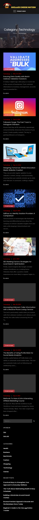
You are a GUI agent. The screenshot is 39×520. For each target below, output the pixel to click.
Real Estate (7, 456)
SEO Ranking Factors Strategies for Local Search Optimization (17, 262)
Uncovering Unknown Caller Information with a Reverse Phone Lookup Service (19, 308)
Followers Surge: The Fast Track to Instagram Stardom (17, 123)
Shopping (6, 464)
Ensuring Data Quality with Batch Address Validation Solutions (16, 77)
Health (5, 448)
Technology (6, 74)
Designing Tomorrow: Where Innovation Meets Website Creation (19, 169)
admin (7, 93)
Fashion (6, 460)
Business (6, 452)
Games (6, 472)
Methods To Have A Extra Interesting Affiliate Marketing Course (18, 399)
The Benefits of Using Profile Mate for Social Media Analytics (18, 354)
